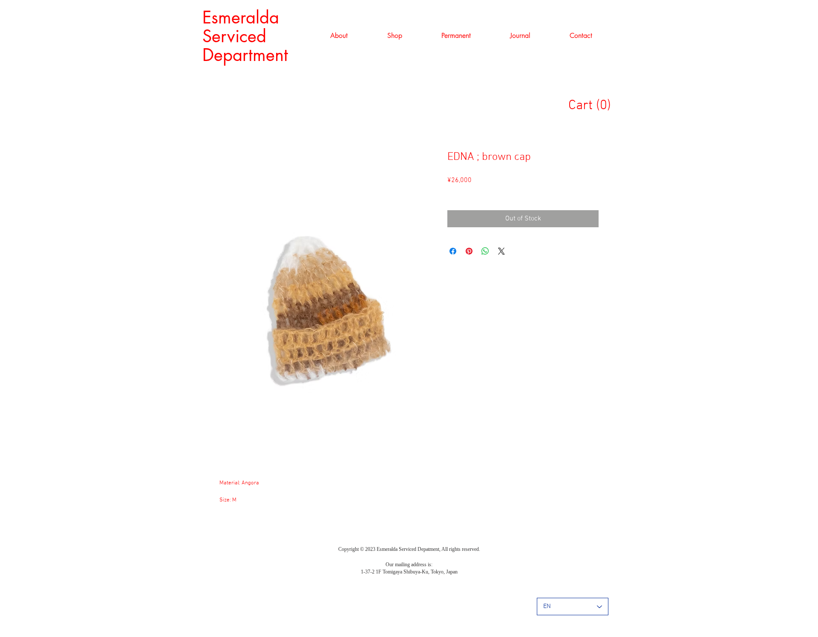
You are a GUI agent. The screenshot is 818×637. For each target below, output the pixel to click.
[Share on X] (501, 251)
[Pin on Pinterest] (469, 251)
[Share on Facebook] (453, 251)
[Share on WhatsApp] (485, 251)
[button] (394, 35)
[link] (593, 105)
